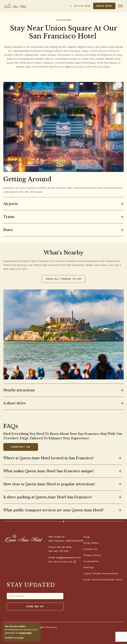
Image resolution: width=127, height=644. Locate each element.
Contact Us (90, 549)
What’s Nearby (64, 253)
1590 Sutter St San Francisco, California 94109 (65, 538)
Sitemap (89, 567)
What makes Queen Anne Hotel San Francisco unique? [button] (48, 471)
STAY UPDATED (31, 585)
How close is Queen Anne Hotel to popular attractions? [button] (49, 484)
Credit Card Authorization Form (103, 579)
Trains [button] (8, 217)
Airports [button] (10, 204)
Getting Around (27, 179)
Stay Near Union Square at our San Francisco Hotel (63, 32)
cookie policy (25, 633)
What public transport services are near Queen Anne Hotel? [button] (53, 510)
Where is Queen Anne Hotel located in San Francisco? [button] (48, 458)
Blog (86, 537)
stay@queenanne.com (68, 557)
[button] (104, 6)
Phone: (52, 547)
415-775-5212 (61, 551)
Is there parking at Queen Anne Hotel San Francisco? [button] (47, 497)
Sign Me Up (36, 607)
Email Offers (91, 543)
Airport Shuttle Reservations (101, 573)
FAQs (10, 426)
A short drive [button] (14, 403)
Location (63, 20)
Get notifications (60, 561)
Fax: (50, 551)
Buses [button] (8, 230)
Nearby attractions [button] (19, 390)
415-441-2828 (81, 6)
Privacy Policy (92, 555)
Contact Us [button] (20, 447)
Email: (51, 557)
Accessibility (91, 561)
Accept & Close (14, 638)
